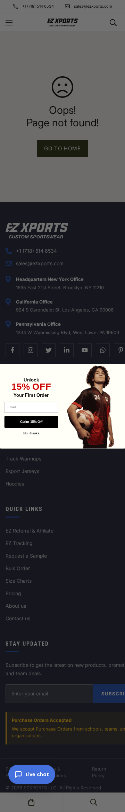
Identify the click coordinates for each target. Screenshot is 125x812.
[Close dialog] (119, 369)
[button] (31, 774)
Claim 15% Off (31, 422)
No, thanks (31, 433)
